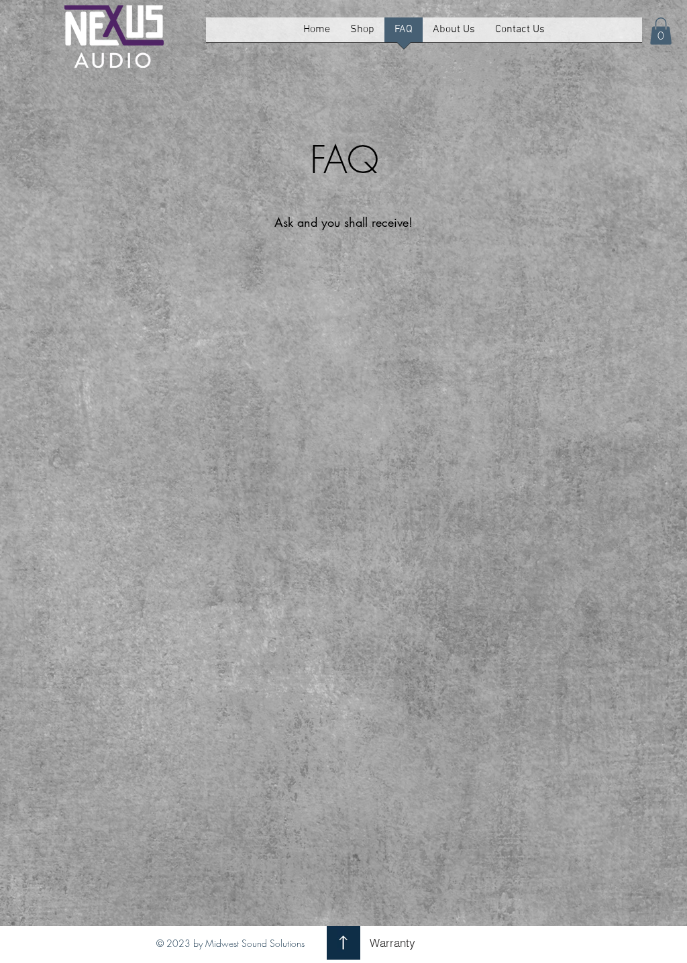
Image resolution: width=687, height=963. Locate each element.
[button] (362, 34)
